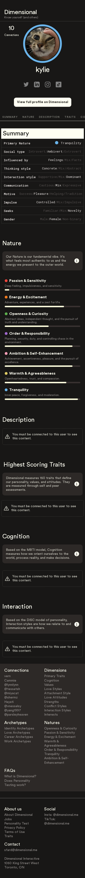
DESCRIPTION (49, 117)
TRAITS (70, 117)
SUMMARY (10, 117)
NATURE (28, 117)
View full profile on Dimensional (42, 102)
